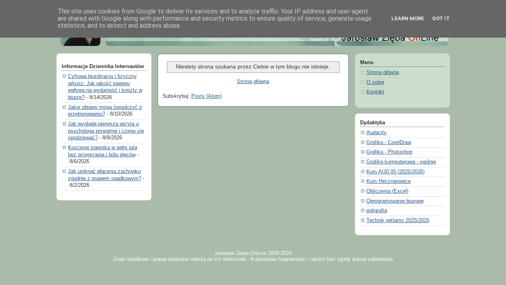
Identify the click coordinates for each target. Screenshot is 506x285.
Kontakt (375, 92)
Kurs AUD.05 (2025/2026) (395, 172)
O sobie (375, 82)
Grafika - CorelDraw (388, 142)
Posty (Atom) (206, 96)
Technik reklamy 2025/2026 (397, 220)
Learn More (407, 18)
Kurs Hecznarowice (388, 181)
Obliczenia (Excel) (387, 191)
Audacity (376, 132)
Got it (441, 18)
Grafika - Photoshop (389, 152)
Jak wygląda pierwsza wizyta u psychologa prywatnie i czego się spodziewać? (106, 131)
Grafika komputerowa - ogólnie (401, 162)
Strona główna (253, 81)
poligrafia (376, 210)
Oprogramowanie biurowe (395, 201)
